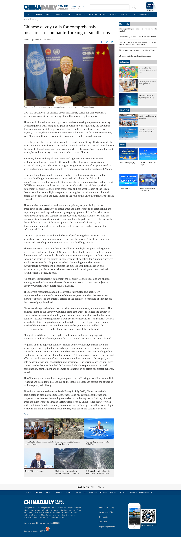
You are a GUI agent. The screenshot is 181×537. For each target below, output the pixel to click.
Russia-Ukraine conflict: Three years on (147, 190)
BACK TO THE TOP (90, 487)
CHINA (69, 14)
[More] (101, 43)
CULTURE (103, 14)
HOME (28, 14)
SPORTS (123, 14)
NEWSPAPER (143, 14)
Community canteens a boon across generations (147, 83)
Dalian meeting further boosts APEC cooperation (137, 37)
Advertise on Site (106, 512)
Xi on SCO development (34, 471)
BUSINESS (93, 14)
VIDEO (48, 14)
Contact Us (103, 517)
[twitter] (112, 42)
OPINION (38, 14)
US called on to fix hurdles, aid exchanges (135, 56)
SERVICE (133, 14)
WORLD (59, 14)
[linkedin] (106, 43)
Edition (76, 6)
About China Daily (106, 507)
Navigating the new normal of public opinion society (146, 96)
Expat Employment (107, 526)
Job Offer (103, 522)
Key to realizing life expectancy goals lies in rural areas (147, 70)
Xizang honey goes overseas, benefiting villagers (137, 50)
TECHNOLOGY (80, 14)
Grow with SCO (125, 189)
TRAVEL (113, 14)
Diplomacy (32, 19)
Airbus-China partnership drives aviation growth (146, 131)
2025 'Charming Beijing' (127, 163)
